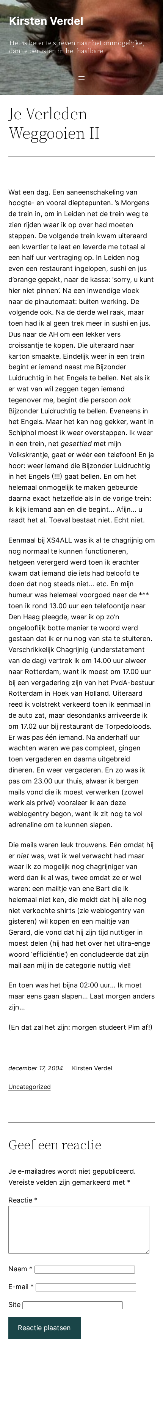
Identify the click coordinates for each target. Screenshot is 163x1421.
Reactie (23, 1200)
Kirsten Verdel (46, 20)
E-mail (21, 1287)
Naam (20, 1269)
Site (14, 1305)
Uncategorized (29, 1086)
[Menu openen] (81, 77)
